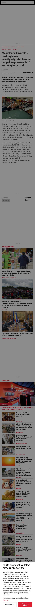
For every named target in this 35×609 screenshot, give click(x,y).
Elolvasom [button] (6, 600)
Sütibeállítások (9, 604)
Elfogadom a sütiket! (25, 604)
